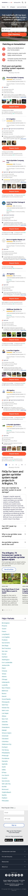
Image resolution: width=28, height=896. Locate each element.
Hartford (4, 657)
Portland (4, 747)
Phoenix (4, 626)
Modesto (5, 640)
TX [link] (7, 7)
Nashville (4, 764)
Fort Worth (5, 775)
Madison (4, 798)
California (9, 881)
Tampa (4, 674)
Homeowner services (9, 851)
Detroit (4, 696)
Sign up (14, 825)
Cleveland (5, 739)
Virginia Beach (6, 792)
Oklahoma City (6, 744)
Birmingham (6, 623)
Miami (4, 668)
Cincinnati (5, 736)
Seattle (4, 795)
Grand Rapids (6, 699)
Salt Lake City (6, 784)
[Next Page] (25, 465)
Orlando (4, 671)
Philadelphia (6, 753)
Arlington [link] (12, 7)
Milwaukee (5, 801)
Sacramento (6, 643)
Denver (4, 654)
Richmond (5, 789)
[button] (4, 101)
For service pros (7, 856)
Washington (5, 660)
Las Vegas (5, 713)
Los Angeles (6, 637)
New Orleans (6, 688)
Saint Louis (5, 710)
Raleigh (4, 730)
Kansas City (5, 707)
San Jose (4, 651)
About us (5, 867)
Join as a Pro (17, 2)
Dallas (4, 770)
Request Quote (14, 107)
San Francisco (6, 648)
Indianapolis (5, 682)
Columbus (5, 741)
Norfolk (4, 786)
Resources (5, 862)
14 (21, 464)
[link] (14, 81)
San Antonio (6, 781)
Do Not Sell (15, 881)
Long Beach (5, 634)
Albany (4, 716)
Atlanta (4, 676)
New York (5, 719)
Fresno (4, 631)
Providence (5, 758)
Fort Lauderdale (7, 662)
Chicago (4, 679)
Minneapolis (5, 702)
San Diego (5, 645)
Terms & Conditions (14, 885)
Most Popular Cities (8, 808)
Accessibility (22, 881)
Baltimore (5, 691)
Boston (4, 693)
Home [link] (3, 7)
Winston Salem (6, 733)
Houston (4, 778)
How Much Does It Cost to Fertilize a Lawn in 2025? (10, 591)
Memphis (5, 761)
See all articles (8, 569)
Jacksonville (5, 665)
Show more (23, 97)
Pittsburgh (5, 755)
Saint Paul (5, 705)
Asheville (5, 722)
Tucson (4, 628)
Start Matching (14, 34)
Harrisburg (5, 750)
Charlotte (5, 724)
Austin (4, 767)
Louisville (5, 685)
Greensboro (6, 727)
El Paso (4, 772)
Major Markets (8, 618)
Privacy (5, 881)
